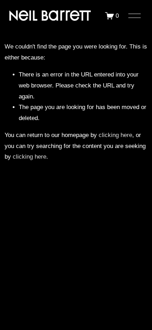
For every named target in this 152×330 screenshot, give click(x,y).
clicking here (115, 135)
